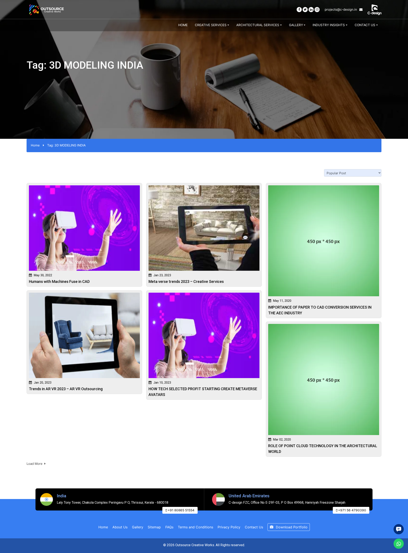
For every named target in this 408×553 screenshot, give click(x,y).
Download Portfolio (291, 527)
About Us (120, 527)
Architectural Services (257, 25)
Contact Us (365, 25)
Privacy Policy (229, 527)
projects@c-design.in (341, 9)
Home (183, 25)
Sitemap (154, 527)
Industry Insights (329, 25)
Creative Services (211, 25)
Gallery (296, 25)
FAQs (169, 527)
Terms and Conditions (195, 527)
